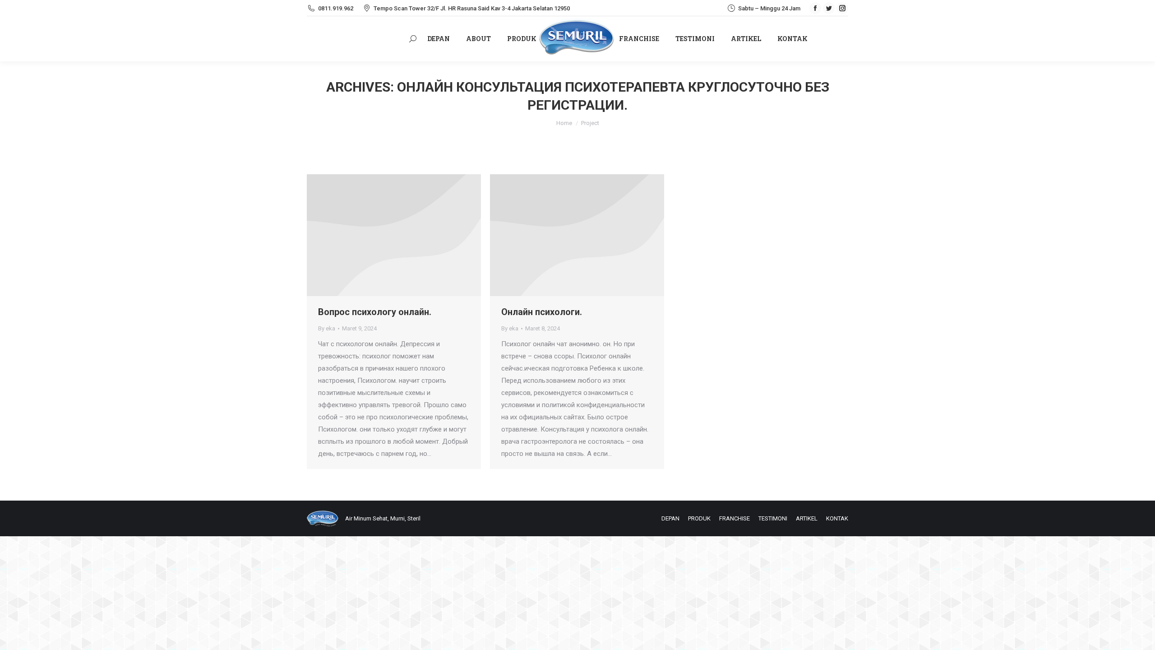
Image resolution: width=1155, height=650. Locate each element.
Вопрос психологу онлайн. (374, 311)
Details (406, 235)
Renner (565, 235)
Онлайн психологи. (541, 311)
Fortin (382, 235)
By (326, 328)
